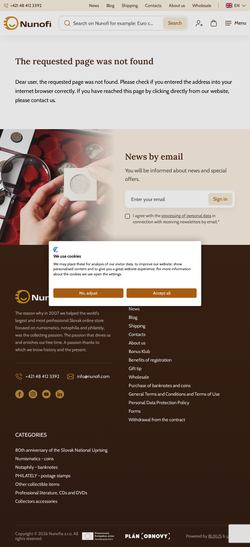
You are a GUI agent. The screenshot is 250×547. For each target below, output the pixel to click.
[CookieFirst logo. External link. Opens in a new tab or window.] (55, 249)
